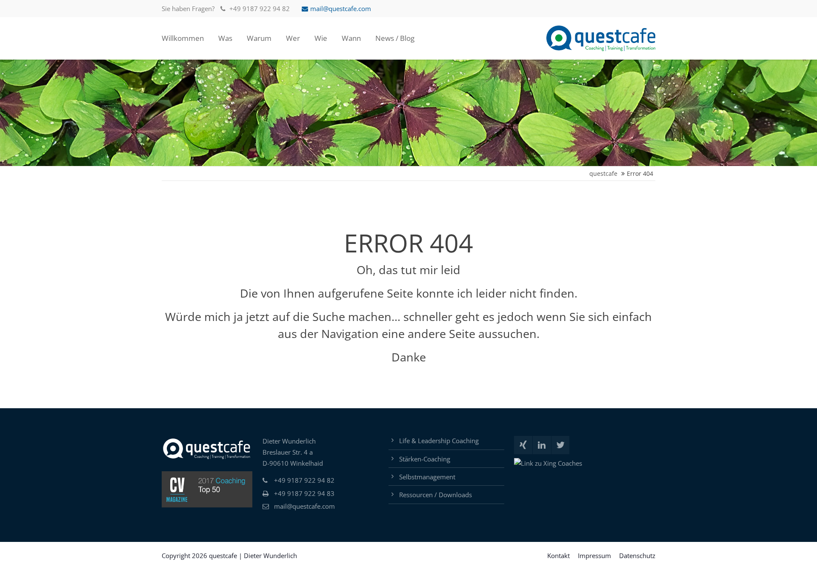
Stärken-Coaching (424, 459)
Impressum (594, 555)
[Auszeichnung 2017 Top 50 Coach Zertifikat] (207, 489)
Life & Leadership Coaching (439, 440)
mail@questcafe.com (340, 8)
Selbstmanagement (427, 477)
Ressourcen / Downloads (435, 494)
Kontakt (558, 555)
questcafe (603, 173)
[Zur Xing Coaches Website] (548, 463)
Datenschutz (637, 555)
